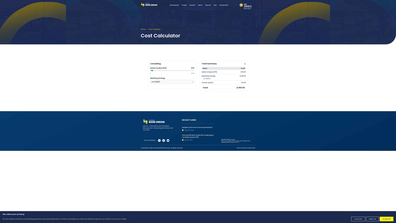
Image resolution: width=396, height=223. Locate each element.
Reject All (372, 219)
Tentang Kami (174, 5)
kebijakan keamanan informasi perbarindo (197, 127)
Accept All (386, 219)
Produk (184, 5)
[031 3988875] (241, 5)
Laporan (208, 5)
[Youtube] (168, 140)
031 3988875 (248, 5)
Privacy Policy (250, 148)
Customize (358, 219)
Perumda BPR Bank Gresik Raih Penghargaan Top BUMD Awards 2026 (198, 136)
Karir (215, 5)
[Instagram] (159, 140)
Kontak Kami (224, 5)
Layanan (192, 5)
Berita (200, 5)
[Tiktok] (163, 140)
